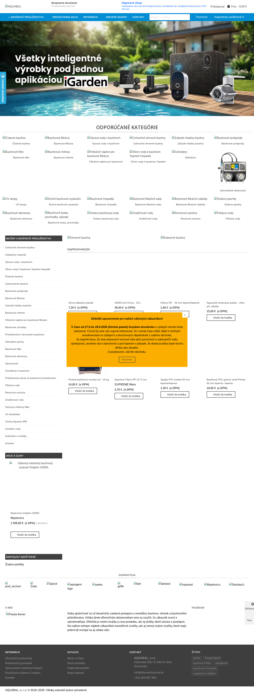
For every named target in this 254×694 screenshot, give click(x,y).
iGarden (9, 443)
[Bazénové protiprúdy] (228, 137)
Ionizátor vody (13, 428)
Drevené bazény (116, 17)
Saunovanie (11, 363)
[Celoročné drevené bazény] (148, 137)
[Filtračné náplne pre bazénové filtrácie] (105, 153)
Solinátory (190, 157)
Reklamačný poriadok (18, 663)
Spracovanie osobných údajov (23, 668)
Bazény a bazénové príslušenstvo (28, 238)
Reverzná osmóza (190, 218)
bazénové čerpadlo (205, 668)
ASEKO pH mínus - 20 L (128, 302)
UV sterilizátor (12, 414)
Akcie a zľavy (14, 455)
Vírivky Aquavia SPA (16, 421)
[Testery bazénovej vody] (103, 212)
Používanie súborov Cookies (22, 672)
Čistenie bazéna (21, 143)
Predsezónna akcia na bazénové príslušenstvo (30, 378)
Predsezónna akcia (65, 17)
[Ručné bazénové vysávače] (63, 198)
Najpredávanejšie (78, 249)
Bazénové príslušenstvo (27, 17)
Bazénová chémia (63, 157)
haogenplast (212, 658)
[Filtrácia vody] (223, 212)
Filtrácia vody (233, 218)
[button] (53, 455)
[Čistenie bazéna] (14, 137)
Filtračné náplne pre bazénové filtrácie (26, 320)
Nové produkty (76, 663)
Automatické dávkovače (233, 190)
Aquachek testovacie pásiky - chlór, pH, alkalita (226, 304)
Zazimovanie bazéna (16, 283)
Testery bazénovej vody (106, 218)
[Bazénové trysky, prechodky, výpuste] (63, 214)
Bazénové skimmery (21, 218)
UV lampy (21, 204)
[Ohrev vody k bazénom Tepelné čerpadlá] (148, 153)
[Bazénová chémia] (57, 151)
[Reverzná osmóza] (184, 212)
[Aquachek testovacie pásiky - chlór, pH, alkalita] (227, 277)
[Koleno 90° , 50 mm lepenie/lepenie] (181, 277)
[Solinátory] (179, 151)
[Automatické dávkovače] (232, 168)
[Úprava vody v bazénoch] (103, 137)
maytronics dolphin (204, 673)
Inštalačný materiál (15, 254)
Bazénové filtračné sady (148, 204)
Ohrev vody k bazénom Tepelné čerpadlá (27, 269)
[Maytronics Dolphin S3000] (34, 485)
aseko (196, 658)
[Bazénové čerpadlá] (100, 198)
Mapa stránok (75, 672)
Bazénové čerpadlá (105, 204)
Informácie (90, 17)
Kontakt (138, 17)
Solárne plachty (232, 204)
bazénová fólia (202, 663)
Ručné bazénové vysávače (63, 204)
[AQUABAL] (24, 6)
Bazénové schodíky (15, 327)
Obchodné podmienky (18, 658)
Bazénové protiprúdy (233, 143)
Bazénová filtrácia (63, 143)
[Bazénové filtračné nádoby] (189, 198)
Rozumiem (127, 359)
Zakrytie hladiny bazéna (190, 143)
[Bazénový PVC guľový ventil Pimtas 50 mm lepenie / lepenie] (227, 354)
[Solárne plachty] (225, 198)
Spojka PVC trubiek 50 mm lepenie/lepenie (175, 381)
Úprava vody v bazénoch (105, 143)
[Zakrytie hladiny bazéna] (188, 137)
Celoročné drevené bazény (148, 143)
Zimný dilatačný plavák (80, 302)
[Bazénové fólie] (13, 151)
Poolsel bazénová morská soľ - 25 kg (88, 379)
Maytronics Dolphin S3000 (25, 513)
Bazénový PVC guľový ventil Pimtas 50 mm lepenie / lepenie (226, 381)
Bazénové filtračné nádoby (190, 204)
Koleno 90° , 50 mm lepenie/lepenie (180, 302)
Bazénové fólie (21, 157)
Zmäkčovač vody (148, 218)
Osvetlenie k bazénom (17, 370)
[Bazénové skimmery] (16, 212)
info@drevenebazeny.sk (149, 672)
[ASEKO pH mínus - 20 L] (135, 277)
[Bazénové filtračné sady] (146, 198)
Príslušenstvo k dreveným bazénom (24, 334)
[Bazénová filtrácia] (57, 137)
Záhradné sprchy (14, 341)
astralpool (221, 663)
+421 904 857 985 (145, 677)
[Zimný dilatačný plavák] (89, 277)
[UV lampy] (10, 198)
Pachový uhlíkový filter (17, 407)
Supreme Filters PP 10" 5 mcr (131, 379)
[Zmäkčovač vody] (141, 212)
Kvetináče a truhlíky (16, 436)
